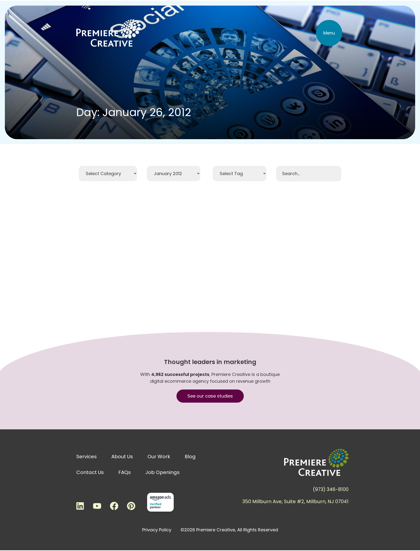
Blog (190, 456)
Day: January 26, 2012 (133, 112)
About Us (122, 456)
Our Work (159, 456)
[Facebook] (113, 505)
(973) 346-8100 (331, 489)
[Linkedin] (79, 505)
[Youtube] (96, 505)
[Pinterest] (131, 505)
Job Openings (162, 472)
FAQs (124, 472)
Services (86, 456)
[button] (329, 33)
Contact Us (90, 472)
